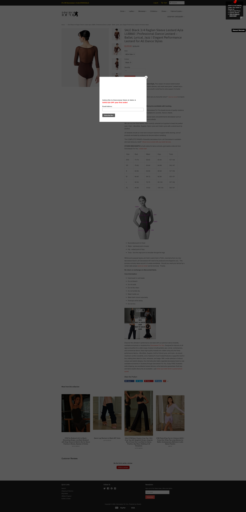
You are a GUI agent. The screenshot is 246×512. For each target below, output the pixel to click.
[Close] (146, 77)
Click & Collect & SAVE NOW (234, 15)
